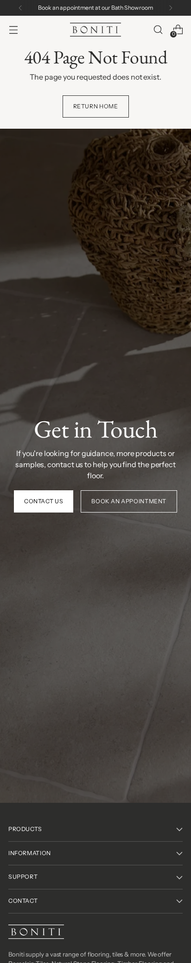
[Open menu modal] (13, 29)
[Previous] (20, 8)
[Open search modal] (157, 29)
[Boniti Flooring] (95, 29)
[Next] (170, 8)
